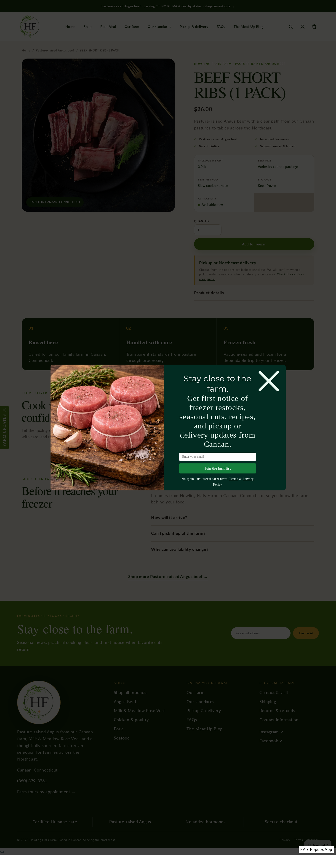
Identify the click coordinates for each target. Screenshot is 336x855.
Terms (233, 479)
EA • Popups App (316, 849)
